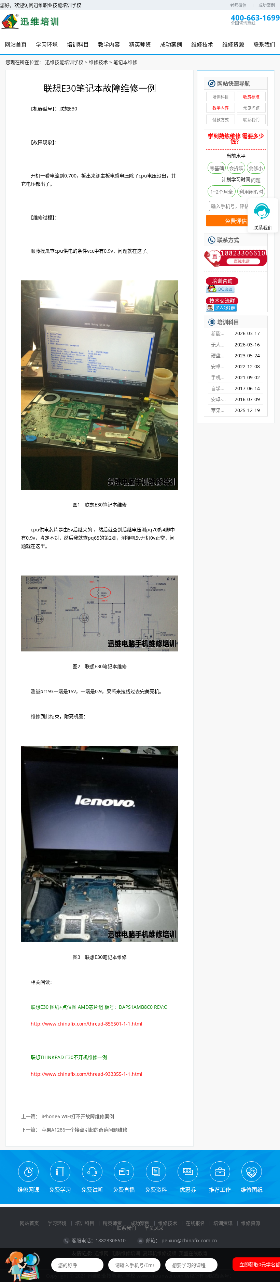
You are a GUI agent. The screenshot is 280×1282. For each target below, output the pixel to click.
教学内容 (220, 108)
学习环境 (57, 1223)
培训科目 (220, 97)
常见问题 (251, 108)
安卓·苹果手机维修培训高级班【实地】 (220, 399)
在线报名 (195, 1223)
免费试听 (92, 1189)
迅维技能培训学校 (64, 62)
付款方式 (220, 120)
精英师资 (112, 1223)
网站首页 (29, 1223)
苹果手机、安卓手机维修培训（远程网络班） (220, 410)
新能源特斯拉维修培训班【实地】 (220, 333)
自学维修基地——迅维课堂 (220, 388)
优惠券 (188, 1189)
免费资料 (156, 1189)
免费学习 (60, 1189)
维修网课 (28, 1189)
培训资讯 (223, 1223)
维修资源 (250, 1223)
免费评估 (236, 221)
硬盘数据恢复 (220, 355)
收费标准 (251, 97)
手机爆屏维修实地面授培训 (220, 377)
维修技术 (98, 62)
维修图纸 (252, 1189)
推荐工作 (220, 1189)
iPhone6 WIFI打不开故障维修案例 (78, 1116)
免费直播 (124, 1189)
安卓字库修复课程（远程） (220, 366)
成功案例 (266, 5)
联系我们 (251, 120)
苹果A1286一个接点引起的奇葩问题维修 (84, 1130)
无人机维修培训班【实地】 (220, 344)
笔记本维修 (125, 62)
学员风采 (154, 1228)
